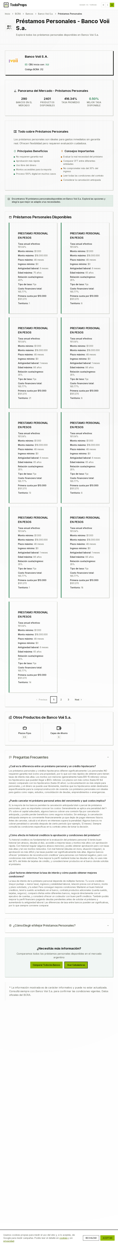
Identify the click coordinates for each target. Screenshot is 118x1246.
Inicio (7, 13)
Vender (88, 5)
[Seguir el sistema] (112, 5)
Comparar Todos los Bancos (46, 965)
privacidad (8, 1241)
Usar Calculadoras (76, 965)
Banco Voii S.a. (45, 13)
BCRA (18, 13)
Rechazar (91, 1238)
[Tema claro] (103, 5)
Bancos (29, 13)
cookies (63, 1238)
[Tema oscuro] (108, 5)
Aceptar (107, 1238)
